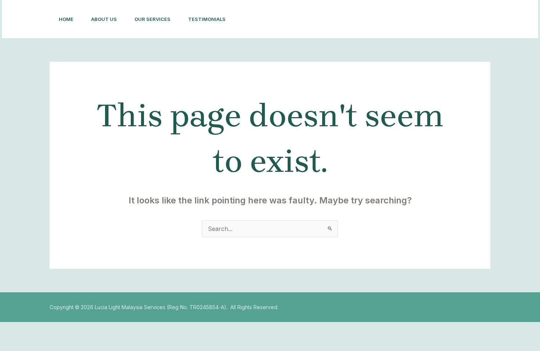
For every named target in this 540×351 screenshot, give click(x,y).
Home (66, 19)
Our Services (152, 19)
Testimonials (207, 19)
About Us (104, 19)
